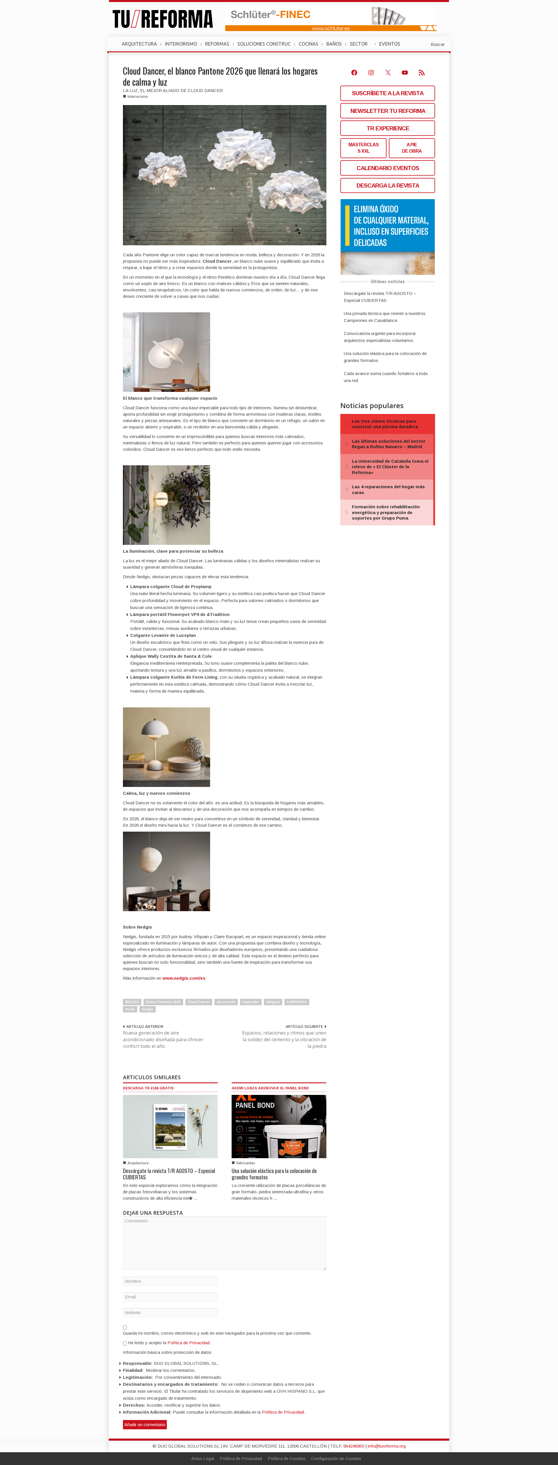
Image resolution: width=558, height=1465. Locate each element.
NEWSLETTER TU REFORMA (387, 111)
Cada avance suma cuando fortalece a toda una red (386, 377)
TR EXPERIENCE (387, 128)
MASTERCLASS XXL (363, 148)
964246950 (353, 1446)
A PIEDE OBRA (412, 148)
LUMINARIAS (297, 1001)
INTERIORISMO (181, 43)
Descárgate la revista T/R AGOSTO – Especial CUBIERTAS (169, 1173)
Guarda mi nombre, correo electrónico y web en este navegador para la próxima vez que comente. (217, 1333)
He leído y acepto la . (169, 1342)
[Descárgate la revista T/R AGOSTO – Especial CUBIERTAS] (170, 1126)
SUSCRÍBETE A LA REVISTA (387, 93)
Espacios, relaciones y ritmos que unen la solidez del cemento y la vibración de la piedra (284, 1039)
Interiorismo (138, 96)
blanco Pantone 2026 (163, 1001)
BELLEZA (132, 1001)
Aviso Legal (202, 1458)
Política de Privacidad (188, 1342)
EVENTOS (392, 46)
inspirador (250, 1001)
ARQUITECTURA (139, 43)
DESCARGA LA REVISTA (388, 185)
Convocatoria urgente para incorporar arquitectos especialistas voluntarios (380, 337)
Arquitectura (138, 1163)
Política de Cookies (286, 1458)
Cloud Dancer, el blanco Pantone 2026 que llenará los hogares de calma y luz (220, 76)
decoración (226, 1001)
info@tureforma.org (387, 1446)
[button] (423, 43)
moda (130, 1009)
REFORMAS (217, 43)
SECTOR (361, 46)
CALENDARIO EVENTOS (388, 168)
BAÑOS (334, 43)
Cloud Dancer (199, 1001)
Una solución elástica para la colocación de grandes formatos (274, 1173)
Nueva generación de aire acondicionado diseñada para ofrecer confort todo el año (163, 1039)
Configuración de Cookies (336, 1458)
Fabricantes (245, 1163)
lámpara (273, 1001)
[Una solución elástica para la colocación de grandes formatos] (279, 1126)
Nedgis (147, 1009)
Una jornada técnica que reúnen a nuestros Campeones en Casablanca (384, 317)
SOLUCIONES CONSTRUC (264, 43)
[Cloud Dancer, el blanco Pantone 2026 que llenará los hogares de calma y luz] (224, 174)
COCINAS (308, 43)
